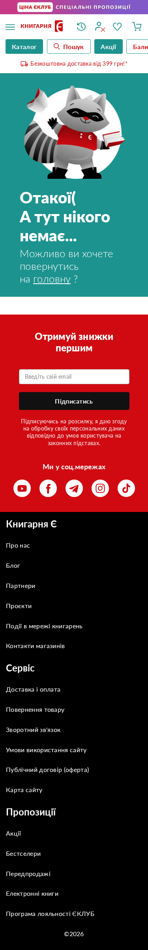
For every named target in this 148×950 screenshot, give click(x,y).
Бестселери (23, 853)
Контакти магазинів (35, 645)
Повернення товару (35, 709)
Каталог (24, 46)
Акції (13, 833)
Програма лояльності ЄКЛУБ (50, 913)
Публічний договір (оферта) (47, 769)
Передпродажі (28, 873)
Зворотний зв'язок (33, 729)
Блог (13, 565)
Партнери (21, 585)
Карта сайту (24, 789)
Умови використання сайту (46, 749)
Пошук (73, 46)
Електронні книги (32, 893)
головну (52, 278)
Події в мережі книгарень (44, 626)
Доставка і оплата (33, 689)
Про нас (18, 545)
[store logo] (43, 26)
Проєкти (19, 605)
